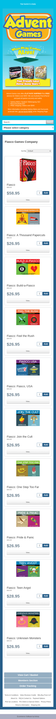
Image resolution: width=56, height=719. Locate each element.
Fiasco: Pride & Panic (20, 537)
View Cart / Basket (28, 675)
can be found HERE (25, 112)
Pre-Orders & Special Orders (29, 702)
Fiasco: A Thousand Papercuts (26, 235)
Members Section (28, 680)
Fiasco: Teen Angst (19, 587)
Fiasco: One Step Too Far (23, 487)
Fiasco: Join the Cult (19, 436)
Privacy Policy (46, 702)
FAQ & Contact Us (25, 698)
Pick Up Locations (11, 702)
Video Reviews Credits (28, 695)
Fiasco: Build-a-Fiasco (21, 285)
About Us (14, 698)
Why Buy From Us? (44, 695)
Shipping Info (35, 705)
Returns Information (22, 705)
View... (28, 200)
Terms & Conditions (11, 695)
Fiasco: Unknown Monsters (24, 638)
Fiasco (11, 184)
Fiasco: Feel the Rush (20, 336)
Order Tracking (28, 686)
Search (49, 122)
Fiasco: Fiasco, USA (20, 386)
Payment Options (39, 698)
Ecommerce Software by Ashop (28, 716)
